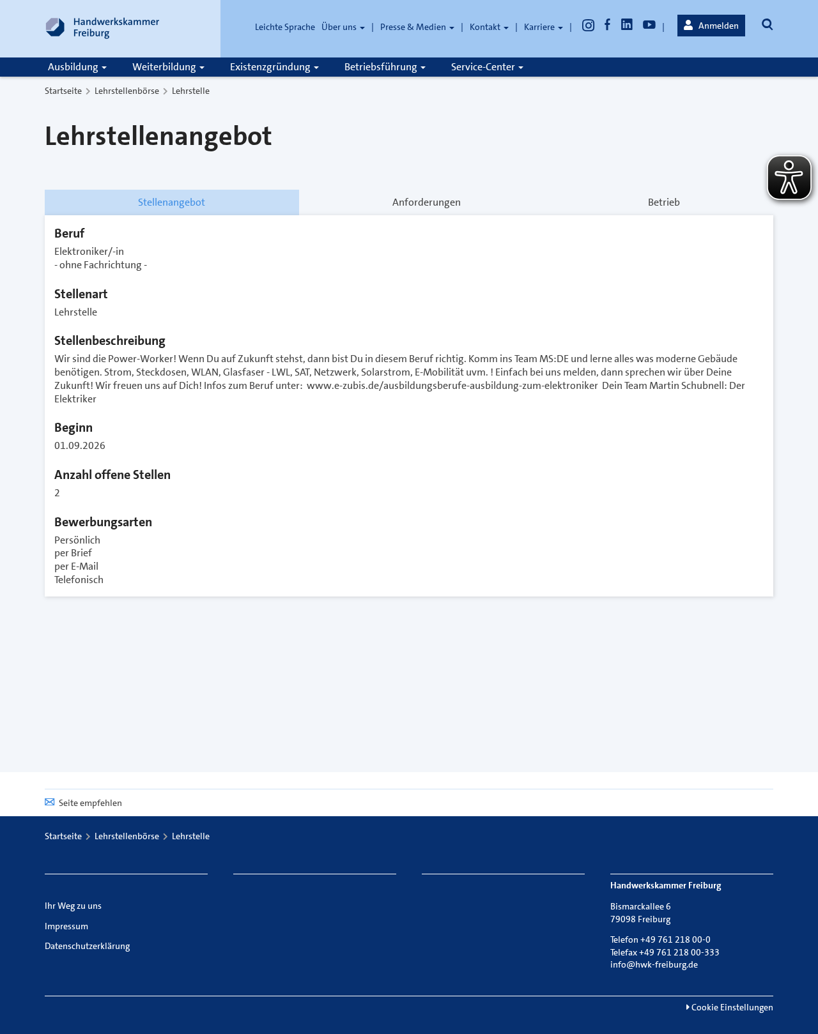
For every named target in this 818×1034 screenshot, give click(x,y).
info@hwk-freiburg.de (654, 964)
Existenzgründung (271, 66)
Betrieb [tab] (664, 202)
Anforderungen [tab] (426, 202)
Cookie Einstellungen (731, 1007)
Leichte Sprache (285, 27)
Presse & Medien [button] (414, 27)
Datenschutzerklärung (87, 946)
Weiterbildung (165, 66)
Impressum (66, 926)
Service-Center (484, 66)
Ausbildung (74, 66)
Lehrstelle (191, 90)
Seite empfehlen (90, 803)
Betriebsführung (381, 66)
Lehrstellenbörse (127, 90)
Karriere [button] (540, 27)
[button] (711, 25)
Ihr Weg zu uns (73, 905)
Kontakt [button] (486, 27)
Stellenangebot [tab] (171, 202)
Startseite (63, 90)
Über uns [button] (340, 27)
